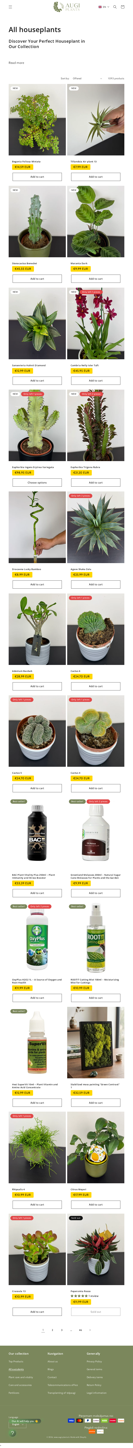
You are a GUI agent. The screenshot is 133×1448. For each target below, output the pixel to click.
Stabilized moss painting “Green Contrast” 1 (95, 1086)
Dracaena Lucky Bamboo (26, 569)
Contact (52, 1377)
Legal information (97, 1392)
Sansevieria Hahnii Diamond (29, 365)
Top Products (16, 1361)
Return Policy (94, 1385)
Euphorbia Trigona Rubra (85, 467)
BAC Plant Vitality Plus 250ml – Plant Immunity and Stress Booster (33, 876)
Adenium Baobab (22, 671)
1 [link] (43, 1330)
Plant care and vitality (21, 1377)
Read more (16, 63)
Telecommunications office (63, 1385)
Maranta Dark (79, 263)
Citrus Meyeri (78, 1189)
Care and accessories (20, 1385)
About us (53, 1361)
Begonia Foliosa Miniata (26, 161)
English (15, 1424)
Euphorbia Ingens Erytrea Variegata (33, 467)
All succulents (16, 1369)
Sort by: (65, 78)
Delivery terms (95, 1377)
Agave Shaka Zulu (81, 569)
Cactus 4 (75, 772)
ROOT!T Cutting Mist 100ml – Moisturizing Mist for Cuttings (95, 981)
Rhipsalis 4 (18, 1189)
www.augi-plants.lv (62, 1437)
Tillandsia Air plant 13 (84, 161)
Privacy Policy (94, 1361)
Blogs (51, 1369)
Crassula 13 (19, 1291)
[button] (10, 7)
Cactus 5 (17, 772)
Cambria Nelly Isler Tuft (85, 365)
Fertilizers (14, 1392)
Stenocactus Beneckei (24, 263)
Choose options (37, 482)
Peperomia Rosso (81, 1291)
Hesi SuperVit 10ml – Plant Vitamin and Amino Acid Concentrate (35, 1086)
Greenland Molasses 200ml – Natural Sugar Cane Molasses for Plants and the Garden (96, 876)
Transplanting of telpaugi (62, 1392)
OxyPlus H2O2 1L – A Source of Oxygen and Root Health (37, 981)
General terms (94, 1369)
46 (80, 1330)
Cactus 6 (75, 671)
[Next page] (90, 1330)
